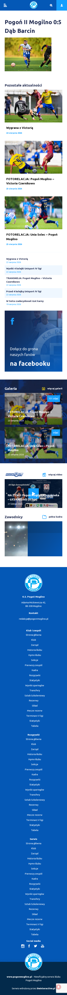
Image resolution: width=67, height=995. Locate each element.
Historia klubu (34, 650)
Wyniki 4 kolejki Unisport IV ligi (23, 268)
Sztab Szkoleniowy (35, 695)
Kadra (35, 670)
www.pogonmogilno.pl (19, 976)
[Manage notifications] (58, 986)
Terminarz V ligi (34, 715)
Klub (33, 639)
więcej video (55, 474)
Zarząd (34, 645)
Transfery (34, 690)
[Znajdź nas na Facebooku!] (33, 370)
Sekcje (34, 660)
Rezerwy (33, 700)
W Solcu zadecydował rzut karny (25, 301)
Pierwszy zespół (33, 665)
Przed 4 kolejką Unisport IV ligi (23, 291)
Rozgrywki (34, 675)
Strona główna (33, 635)
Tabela (34, 726)
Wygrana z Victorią (17, 259)
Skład (35, 705)
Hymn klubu (34, 655)
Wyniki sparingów (34, 685)
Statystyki (34, 680)
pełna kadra (55, 516)
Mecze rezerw (34, 710)
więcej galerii (54, 388)
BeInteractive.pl (46, 988)
